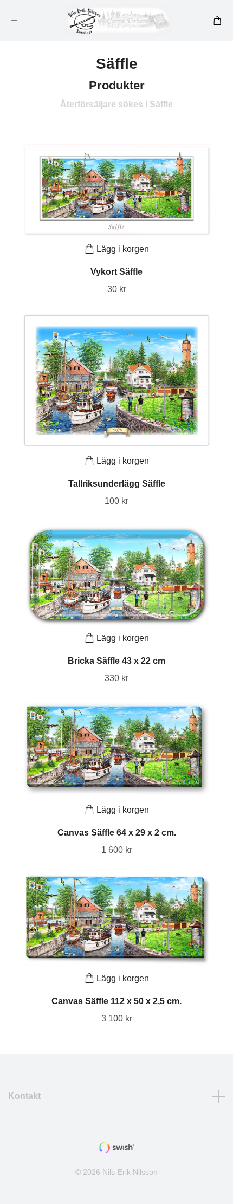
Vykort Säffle (116, 271)
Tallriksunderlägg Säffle (116, 483)
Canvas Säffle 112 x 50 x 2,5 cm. (116, 1001)
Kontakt (24, 1096)
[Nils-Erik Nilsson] (118, 20)
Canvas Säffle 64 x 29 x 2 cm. (116, 832)
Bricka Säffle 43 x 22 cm (116, 660)
